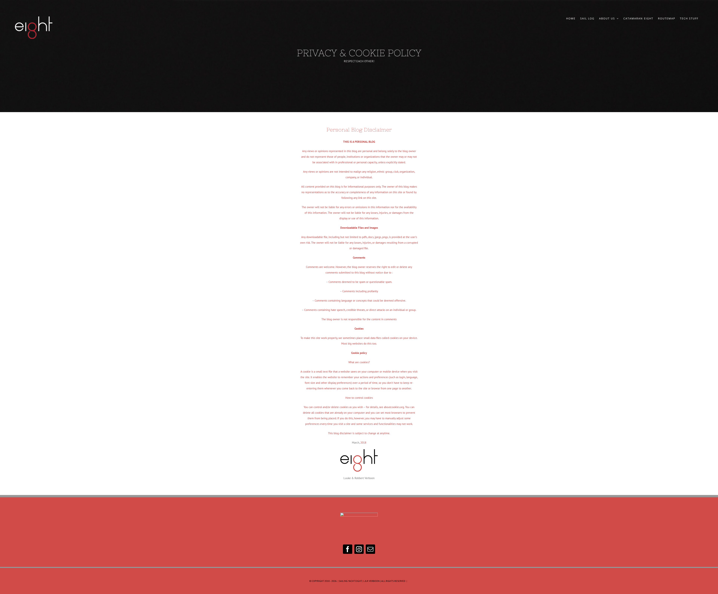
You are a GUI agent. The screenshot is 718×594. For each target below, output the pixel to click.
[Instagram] (359, 549)
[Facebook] (347, 549)
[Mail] (370, 549)
